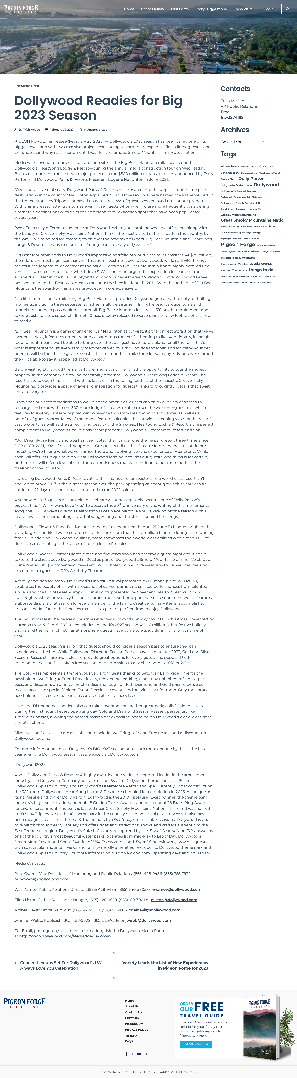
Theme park (239, 270)
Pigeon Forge (238, 244)
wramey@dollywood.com (176, 889)
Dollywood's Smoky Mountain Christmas (241, 197)
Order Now (193, 1044)
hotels (272, 226)
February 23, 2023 (61, 129)
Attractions (230, 166)
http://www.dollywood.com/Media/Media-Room (65, 936)
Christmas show (230, 173)
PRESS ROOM (134, 1024)
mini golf (257, 232)
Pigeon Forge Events (267, 245)
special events (261, 264)
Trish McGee (31, 129)
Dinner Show (228, 179)
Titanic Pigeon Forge (239, 276)
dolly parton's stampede (236, 185)
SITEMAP (131, 1036)
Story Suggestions (211, 9)
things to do (261, 269)
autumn (245, 167)
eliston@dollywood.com (174, 899)
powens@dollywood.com (43, 879)
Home (129, 9)
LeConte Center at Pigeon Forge (236, 233)
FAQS (129, 1041)
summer (225, 270)
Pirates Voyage (228, 252)
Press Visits (243, 9)
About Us (132, 1006)
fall (258, 203)
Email (226, 112)
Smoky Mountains (244, 257)
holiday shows (261, 226)
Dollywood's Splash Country (237, 203)
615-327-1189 (232, 117)
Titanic (224, 276)
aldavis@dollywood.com (157, 910)
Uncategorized (26, 86)
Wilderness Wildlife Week (234, 282)
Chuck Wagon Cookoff (269, 173)
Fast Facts (180, 9)
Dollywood (266, 184)
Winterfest (264, 282)
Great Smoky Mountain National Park (242, 209)
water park (256, 276)
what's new (270, 276)
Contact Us (133, 1012)
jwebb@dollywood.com (148, 920)
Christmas (266, 166)
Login (269, 9)
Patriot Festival (251, 239)
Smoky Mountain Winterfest (234, 264)
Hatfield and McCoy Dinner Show (236, 226)
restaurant (275, 252)
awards (254, 167)
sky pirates (226, 258)
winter (253, 282)
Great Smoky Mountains (238, 214)
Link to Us (132, 1018)
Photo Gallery (152, 9)
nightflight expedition (231, 239)
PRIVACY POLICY (136, 1030)
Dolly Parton (251, 178)
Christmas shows (249, 173)
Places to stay (259, 251)
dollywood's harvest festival (239, 191)
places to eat (243, 251)
